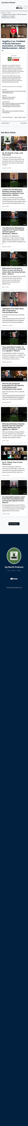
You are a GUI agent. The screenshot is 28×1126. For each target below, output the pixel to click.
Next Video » (24, 123)
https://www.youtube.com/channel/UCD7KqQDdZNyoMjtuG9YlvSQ (14, 91)
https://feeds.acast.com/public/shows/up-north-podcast (13, 111)
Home (3, 13)
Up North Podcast (8, 2)
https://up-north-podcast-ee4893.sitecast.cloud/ (9, 97)
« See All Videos (5, 123)
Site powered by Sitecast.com (14, 587)
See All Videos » (14, 524)
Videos (9, 13)
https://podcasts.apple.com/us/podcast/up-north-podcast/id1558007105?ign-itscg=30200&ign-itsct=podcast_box (13, 105)
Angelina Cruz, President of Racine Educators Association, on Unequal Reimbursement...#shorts (14, 16)
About (14, 570)
